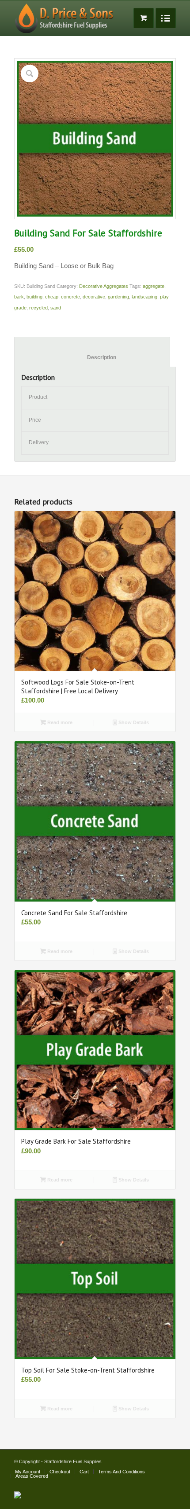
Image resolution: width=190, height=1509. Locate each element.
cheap (51, 296)
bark (19, 296)
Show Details (133, 722)
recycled (38, 307)
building (34, 296)
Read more (59, 722)
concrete (70, 296)
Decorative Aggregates (103, 286)
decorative (94, 296)
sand (55, 307)
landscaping (144, 296)
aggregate (153, 286)
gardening (118, 296)
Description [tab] (92, 357)
